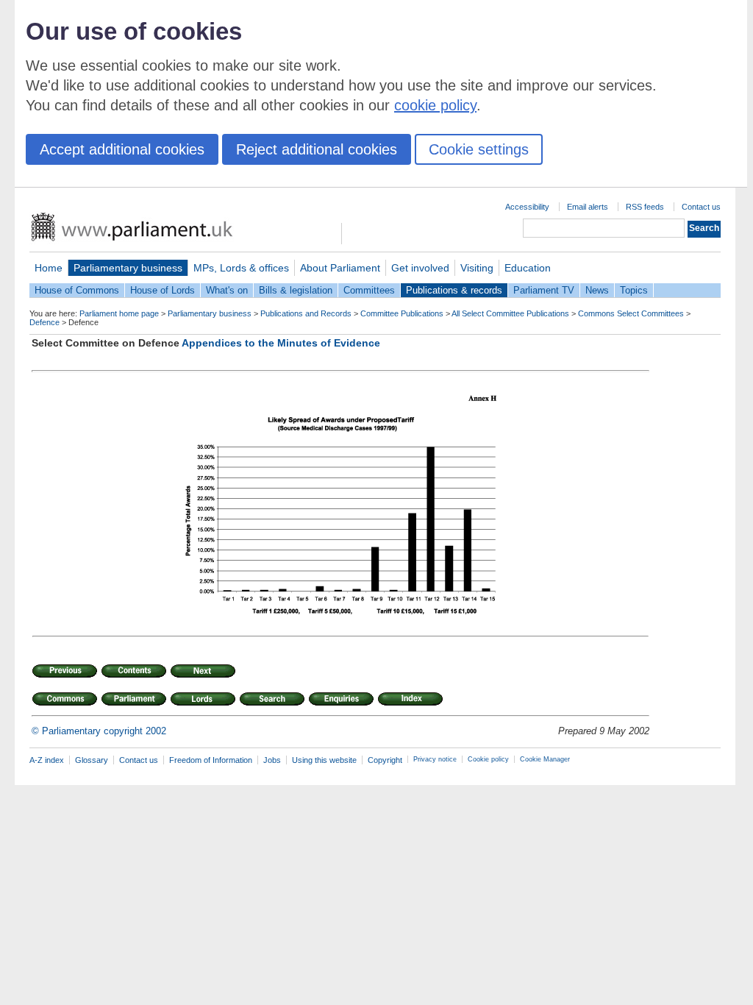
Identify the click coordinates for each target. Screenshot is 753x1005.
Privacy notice (435, 759)
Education (527, 268)
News (597, 290)
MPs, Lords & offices (241, 268)
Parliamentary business (128, 268)
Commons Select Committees (631, 313)
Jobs (272, 760)
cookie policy (435, 105)
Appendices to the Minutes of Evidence (281, 343)
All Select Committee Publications (510, 313)
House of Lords (162, 290)
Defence (44, 322)
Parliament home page (119, 313)
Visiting (476, 268)
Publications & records (454, 290)
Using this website (324, 760)
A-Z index (46, 760)
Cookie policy (488, 759)
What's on (227, 290)
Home (49, 268)
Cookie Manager (545, 759)
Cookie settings (479, 149)
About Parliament (340, 268)
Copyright (385, 760)
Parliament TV (543, 290)
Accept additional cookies (122, 149)
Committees (369, 290)
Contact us (701, 206)
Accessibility (527, 206)
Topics (634, 290)
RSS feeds (645, 206)
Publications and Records (305, 313)
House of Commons (77, 290)
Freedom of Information (210, 760)
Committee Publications (401, 313)
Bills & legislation (295, 290)
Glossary (91, 760)
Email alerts (587, 206)
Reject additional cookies (316, 149)
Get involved (420, 268)
